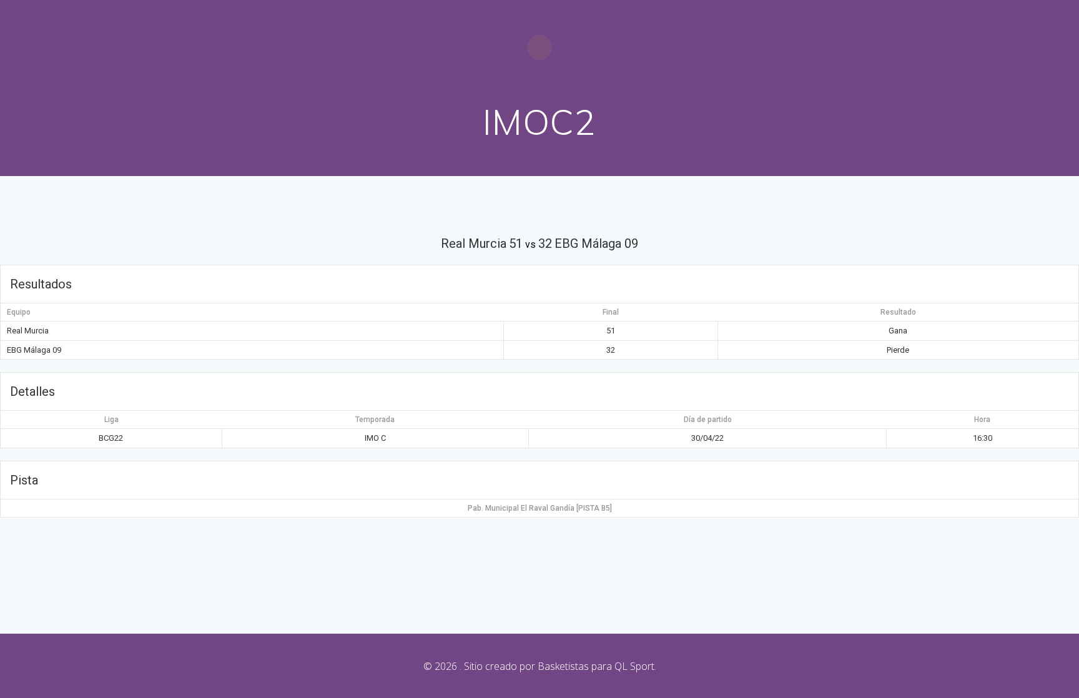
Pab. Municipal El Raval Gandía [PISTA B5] (540, 508)
